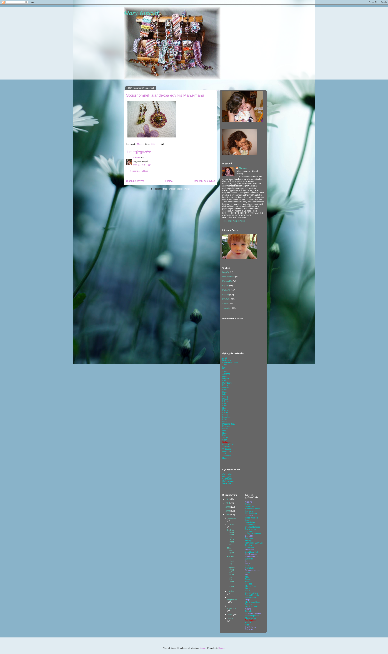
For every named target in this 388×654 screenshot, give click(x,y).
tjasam (203, 648)
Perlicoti (248, 584)
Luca (224, 421)
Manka (225, 428)
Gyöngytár (226, 476)
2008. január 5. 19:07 (142, 165)
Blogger (221, 648)
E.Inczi (225, 401)
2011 (228, 499)
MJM (247, 577)
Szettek (225, 304)
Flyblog (248, 540)
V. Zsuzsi (226, 449)
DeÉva (225, 399)
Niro (224, 431)
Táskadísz (227, 308)
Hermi (224, 408)
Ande (224, 365)
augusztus (231, 608)
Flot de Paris (250, 586)
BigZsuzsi (226, 360)
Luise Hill (249, 559)
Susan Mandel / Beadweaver (252, 596)
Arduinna (226, 376)
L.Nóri (224, 419)
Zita (224, 453)
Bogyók (225, 272)
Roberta (225, 458)
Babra (224, 381)
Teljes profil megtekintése (233, 221)
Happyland (249, 547)
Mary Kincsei (141, 12)
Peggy (248, 579)
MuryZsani (227, 383)
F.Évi (224, 406)
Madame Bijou (228, 424)
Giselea (248, 545)
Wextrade (226, 483)
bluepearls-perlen (252, 509)
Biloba (248, 504)
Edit (224, 403)
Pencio (248, 581)
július (230, 614)
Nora (224, 433)
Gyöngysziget (228, 481)
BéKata (225, 387)
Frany (247, 588)
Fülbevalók (227, 281)
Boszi (224, 392)
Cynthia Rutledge (252, 527)
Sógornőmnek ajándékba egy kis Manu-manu (230, 577)
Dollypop (249, 538)
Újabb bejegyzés (135, 181)
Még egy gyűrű (230, 550)
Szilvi (224, 440)
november (232, 524)
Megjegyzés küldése (139, 171)
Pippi (247, 625)
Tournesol (226, 456)
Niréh (247, 572)
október (231, 591)
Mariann (243, 168)
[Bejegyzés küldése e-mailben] (162, 144)
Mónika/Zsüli (228, 444)
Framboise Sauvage (254, 543)
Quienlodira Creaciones (250, 523)
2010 (228, 503)
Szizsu (225, 437)
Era (223, 367)
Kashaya (249, 511)
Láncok (225, 295)
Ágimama (226, 451)
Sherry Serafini (251, 593)
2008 (228, 511)
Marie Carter (250, 618)
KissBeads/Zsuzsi (230, 362)
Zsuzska (226, 447)
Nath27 (248, 565)
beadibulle (249, 506)
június (230, 618)
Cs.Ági (225, 396)
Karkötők (226, 290)
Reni (224, 435)
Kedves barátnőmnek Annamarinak (230, 537)
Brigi (224, 394)
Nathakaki (249, 568)
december (232, 518)
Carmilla (248, 611)
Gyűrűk (225, 286)
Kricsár (248, 622)
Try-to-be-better (252, 606)
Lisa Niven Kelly (252, 552)
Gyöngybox (227, 474)
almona (136, 157)
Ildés (247, 520)
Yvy (224, 369)
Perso (247, 591)
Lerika (225, 415)
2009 (228, 507)
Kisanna (225, 412)
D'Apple (225, 378)
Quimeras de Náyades (250, 530)
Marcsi (225, 385)
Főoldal (169, 181)
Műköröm (226, 299)
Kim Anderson (251, 513)
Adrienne (226, 374)
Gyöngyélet (227, 479)
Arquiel (225, 371)
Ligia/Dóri (226, 417)
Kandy (225, 410)
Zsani (224, 358)
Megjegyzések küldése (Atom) (176, 189)
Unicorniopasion (252, 616)
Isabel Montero (251, 518)
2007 (228, 514)
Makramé (226, 426)
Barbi (224, 390)
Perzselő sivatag (230, 560)
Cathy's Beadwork (253, 534)
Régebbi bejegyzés (204, 181)
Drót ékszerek (228, 277)
